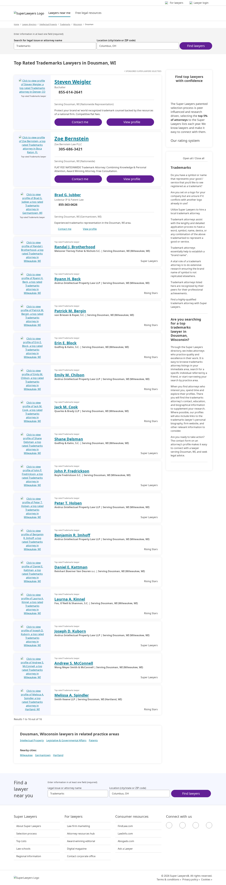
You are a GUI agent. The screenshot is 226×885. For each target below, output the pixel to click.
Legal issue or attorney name (64, 788)
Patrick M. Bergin (70, 310)
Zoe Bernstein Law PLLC (68, 144)
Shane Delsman (68, 438)
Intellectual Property (48, 24)
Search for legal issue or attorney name (38, 40)
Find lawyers (196, 46)
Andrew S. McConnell (73, 663)
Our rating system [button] (185, 140)
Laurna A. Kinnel (69, 599)
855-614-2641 (71, 92)
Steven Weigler (72, 81)
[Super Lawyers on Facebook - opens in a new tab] (169, 825)
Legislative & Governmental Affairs (66, 740)
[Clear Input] (92, 46)
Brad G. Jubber (67, 194)
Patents (93, 740)
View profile (131, 122)
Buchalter (60, 87)
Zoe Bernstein (71, 138)
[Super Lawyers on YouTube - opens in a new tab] (196, 825)
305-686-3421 (71, 149)
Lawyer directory (29, 24)
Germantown (43, 755)
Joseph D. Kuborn (70, 631)
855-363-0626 (68, 204)
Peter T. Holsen (68, 502)
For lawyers (74, 816)
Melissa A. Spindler (71, 695)
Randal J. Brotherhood (74, 246)
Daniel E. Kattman (70, 567)
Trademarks (65, 24)
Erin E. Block (65, 342)
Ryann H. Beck (67, 278)
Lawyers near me (59, 13)
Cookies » (206, 879)
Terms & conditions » (169, 879)
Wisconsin (77, 24)
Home (16, 24)
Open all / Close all (193, 158)
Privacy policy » (191, 879)
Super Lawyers (25, 816)
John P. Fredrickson (71, 470)
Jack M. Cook (66, 406)
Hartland (58, 755)
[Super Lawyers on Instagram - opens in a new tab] (182, 825)
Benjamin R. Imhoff (72, 534)
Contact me (80, 122)
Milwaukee (26, 755)
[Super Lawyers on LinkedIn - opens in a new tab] (209, 825)
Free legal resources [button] (88, 13)
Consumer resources (132, 816)
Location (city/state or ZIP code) (116, 40)
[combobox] (55, 46)
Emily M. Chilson (69, 374)
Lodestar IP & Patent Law (69, 199)
